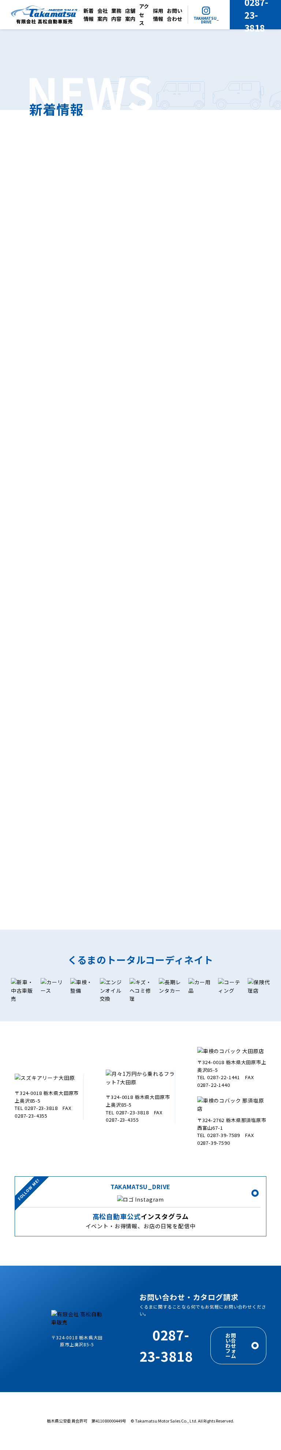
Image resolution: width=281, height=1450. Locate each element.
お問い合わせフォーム (230, 1345)
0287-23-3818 (41, 1107)
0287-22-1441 (223, 1077)
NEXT (190, 864)
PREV (90, 864)
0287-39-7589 (223, 1135)
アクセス (144, 14)
